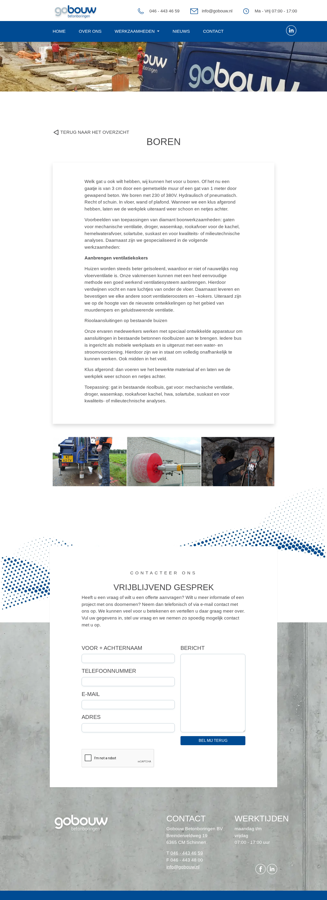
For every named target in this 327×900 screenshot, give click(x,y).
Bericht (192, 648)
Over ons (90, 31)
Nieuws (181, 31)
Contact (213, 31)
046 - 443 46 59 (164, 11)
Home (59, 31)
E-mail (91, 694)
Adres (91, 717)
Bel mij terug (213, 740)
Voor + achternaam (112, 648)
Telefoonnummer (109, 671)
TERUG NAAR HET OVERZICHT (94, 132)
